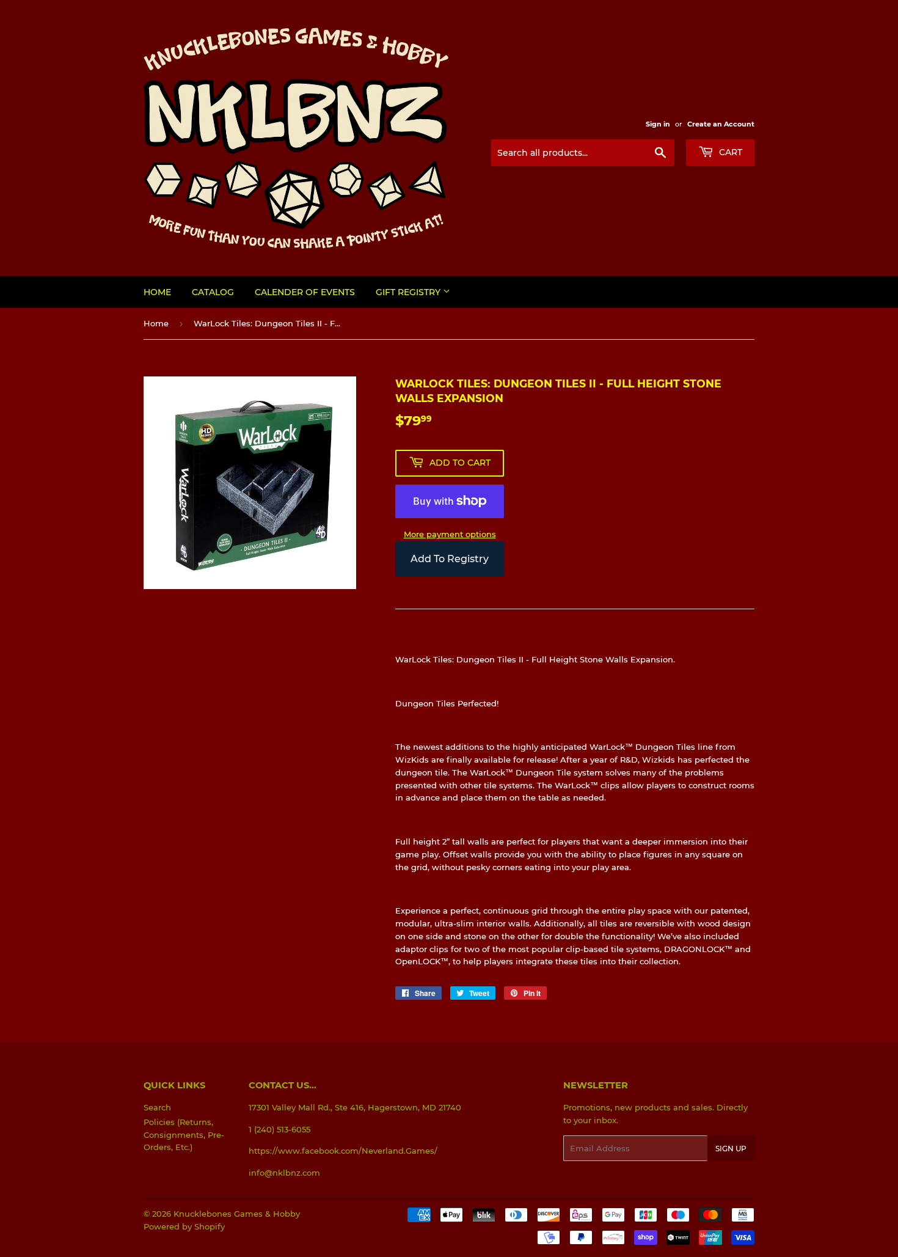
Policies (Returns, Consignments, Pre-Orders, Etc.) (184, 1135)
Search (157, 1107)
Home (157, 292)
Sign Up (731, 1148)
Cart (729, 152)
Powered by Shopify (184, 1226)
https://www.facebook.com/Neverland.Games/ (343, 1151)
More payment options (450, 534)
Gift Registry (409, 292)
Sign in (658, 124)
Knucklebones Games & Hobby (236, 1214)
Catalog (213, 292)
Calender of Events (305, 292)
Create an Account (720, 124)
